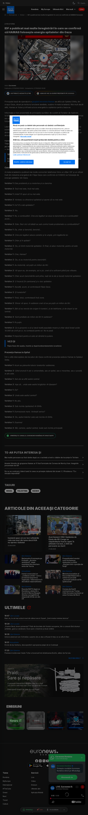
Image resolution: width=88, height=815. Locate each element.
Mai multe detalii (25, 136)
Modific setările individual (23, 162)
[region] (44, 141)
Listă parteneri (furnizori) (21, 155)
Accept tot (67, 162)
